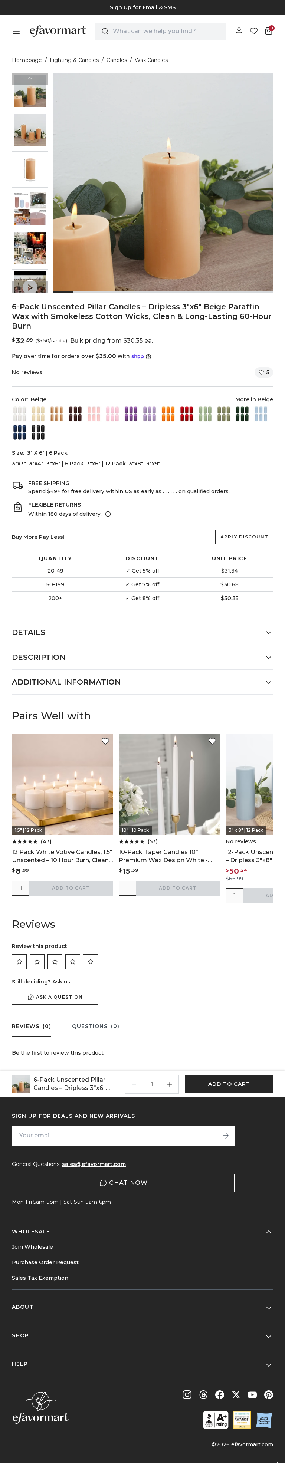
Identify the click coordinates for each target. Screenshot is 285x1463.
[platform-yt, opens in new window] (252, 1394)
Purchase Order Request (45, 1262)
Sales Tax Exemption (40, 1278)
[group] (142, 7)
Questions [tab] (95, 1026)
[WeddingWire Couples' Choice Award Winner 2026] (242, 1420)
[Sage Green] (205, 414)
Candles (117, 60)
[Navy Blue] (19, 432)
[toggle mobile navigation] (16, 31)
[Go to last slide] (30, 79)
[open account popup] (239, 31)
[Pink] (112, 414)
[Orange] (168, 414)
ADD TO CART (71, 888)
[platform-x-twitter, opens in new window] (236, 1394)
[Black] (38, 432)
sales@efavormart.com (94, 1164)
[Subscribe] (225, 1135)
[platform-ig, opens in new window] (187, 1394)
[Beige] (57, 414)
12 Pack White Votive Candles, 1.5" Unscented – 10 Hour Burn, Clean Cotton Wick (62, 856)
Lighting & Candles (74, 60)
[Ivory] (38, 414)
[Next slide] (30, 287)
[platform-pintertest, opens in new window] (268, 1394)
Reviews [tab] (31, 1026)
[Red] (186, 414)
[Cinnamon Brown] (75, 414)
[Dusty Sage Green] (224, 414)
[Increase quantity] (169, 1084)
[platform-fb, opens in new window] (219, 1394)
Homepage (27, 60)
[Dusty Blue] (261, 414)
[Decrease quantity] (134, 1084)
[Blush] (94, 414)
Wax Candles (151, 60)
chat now (128, 1182)
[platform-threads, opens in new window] (203, 1394)
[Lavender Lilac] (149, 414)
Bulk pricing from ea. (111, 340)
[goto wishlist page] (253, 31)
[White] (19, 414)
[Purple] (131, 414)
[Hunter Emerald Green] (242, 414)
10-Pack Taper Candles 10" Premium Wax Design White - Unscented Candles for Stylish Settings (164, 856)
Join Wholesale (32, 1246)
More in (254, 399)
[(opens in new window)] (216, 1420)
